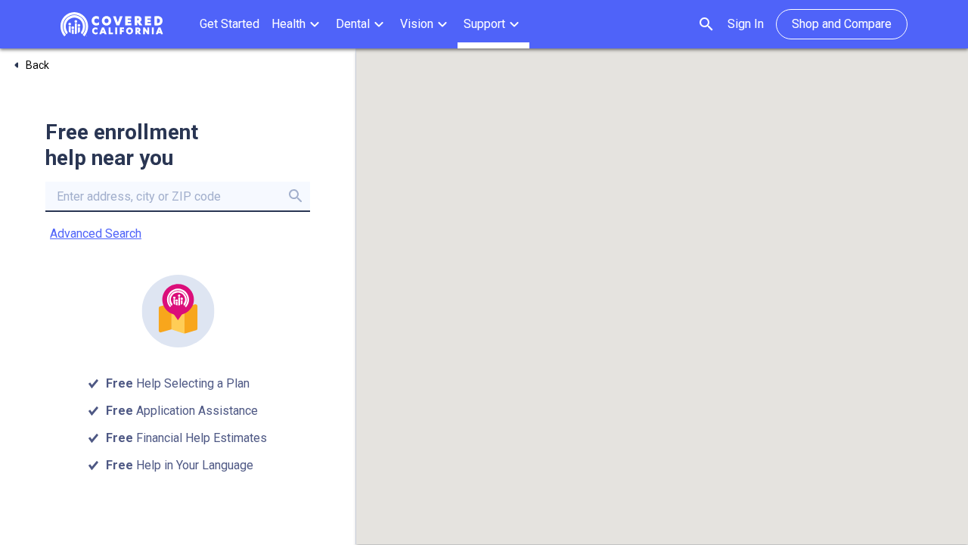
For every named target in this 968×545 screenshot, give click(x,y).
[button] (297, 24)
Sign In (746, 24)
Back (37, 65)
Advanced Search (95, 233)
